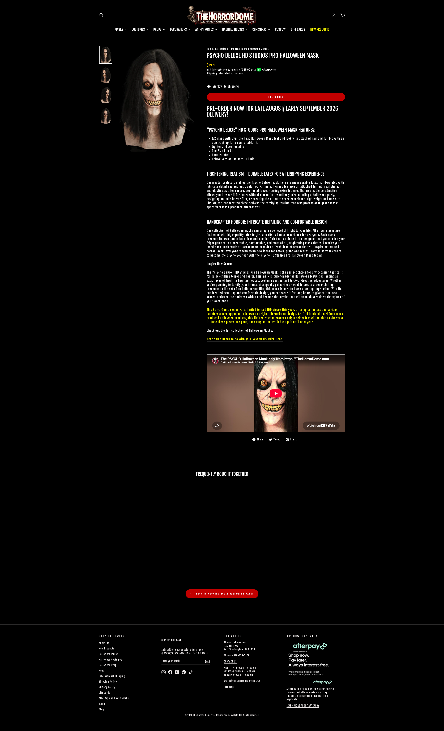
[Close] (327, 314)
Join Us (314, 377)
